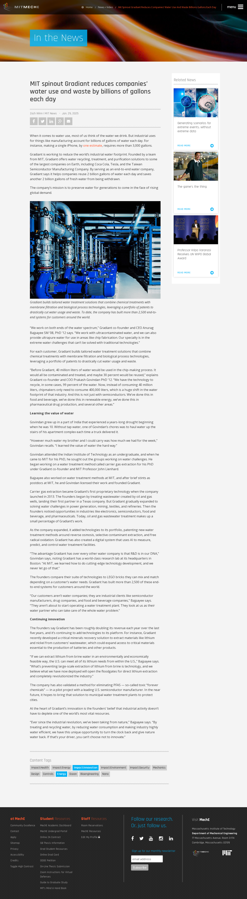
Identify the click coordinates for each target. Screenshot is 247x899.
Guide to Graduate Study (54, 882)
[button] (235, 7)
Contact (14, 831)
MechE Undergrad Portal (53, 831)
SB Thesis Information (52, 843)
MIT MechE (21, 8)
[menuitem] (87, 7)
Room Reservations (92, 825)
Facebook (34, 121)
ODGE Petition (48, 860)
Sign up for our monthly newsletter (153, 851)
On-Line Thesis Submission (55, 866)
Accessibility (17, 854)
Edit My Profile (89, 837)
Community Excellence (22, 825)
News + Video (105, 7)
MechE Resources (91, 831)
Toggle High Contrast (22, 866)
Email (68, 121)
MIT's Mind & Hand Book (53, 888)
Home (89, 7)
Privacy (14, 849)
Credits (14, 860)
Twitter (42, 121)
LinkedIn (51, 121)
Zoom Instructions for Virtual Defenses (56, 874)
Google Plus (60, 121)
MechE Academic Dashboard (55, 825)
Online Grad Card (49, 854)
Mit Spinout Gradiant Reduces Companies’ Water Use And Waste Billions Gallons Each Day (167, 7)
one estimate (92, 145)
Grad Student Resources (54, 849)
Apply (13, 837)
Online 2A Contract (50, 837)
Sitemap (15, 843)
